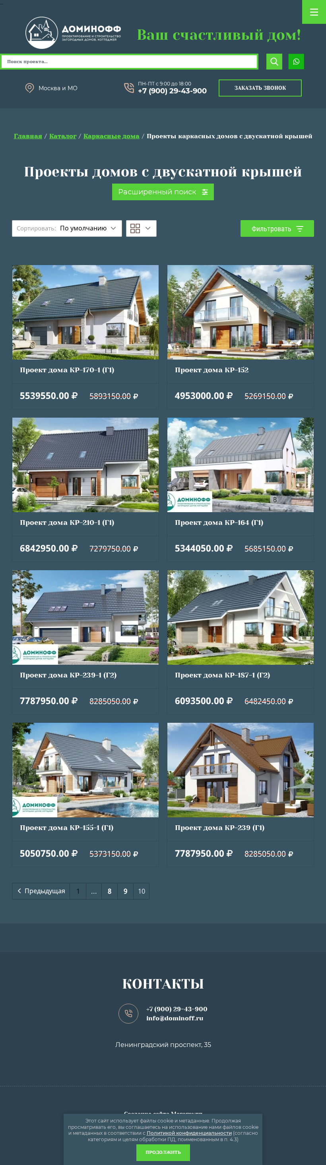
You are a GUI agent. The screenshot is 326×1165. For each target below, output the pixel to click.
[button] (260, 88)
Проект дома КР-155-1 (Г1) (66, 828)
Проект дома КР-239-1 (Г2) (68, 675)
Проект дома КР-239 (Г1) (219, 828)
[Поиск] (274, 62)
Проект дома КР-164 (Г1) (219, 522)
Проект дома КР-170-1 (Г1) (67, 370)
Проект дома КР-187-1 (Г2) (222, 675)
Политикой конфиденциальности (189, 1133)
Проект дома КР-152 (211, 370)
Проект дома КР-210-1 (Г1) (67, 522)
